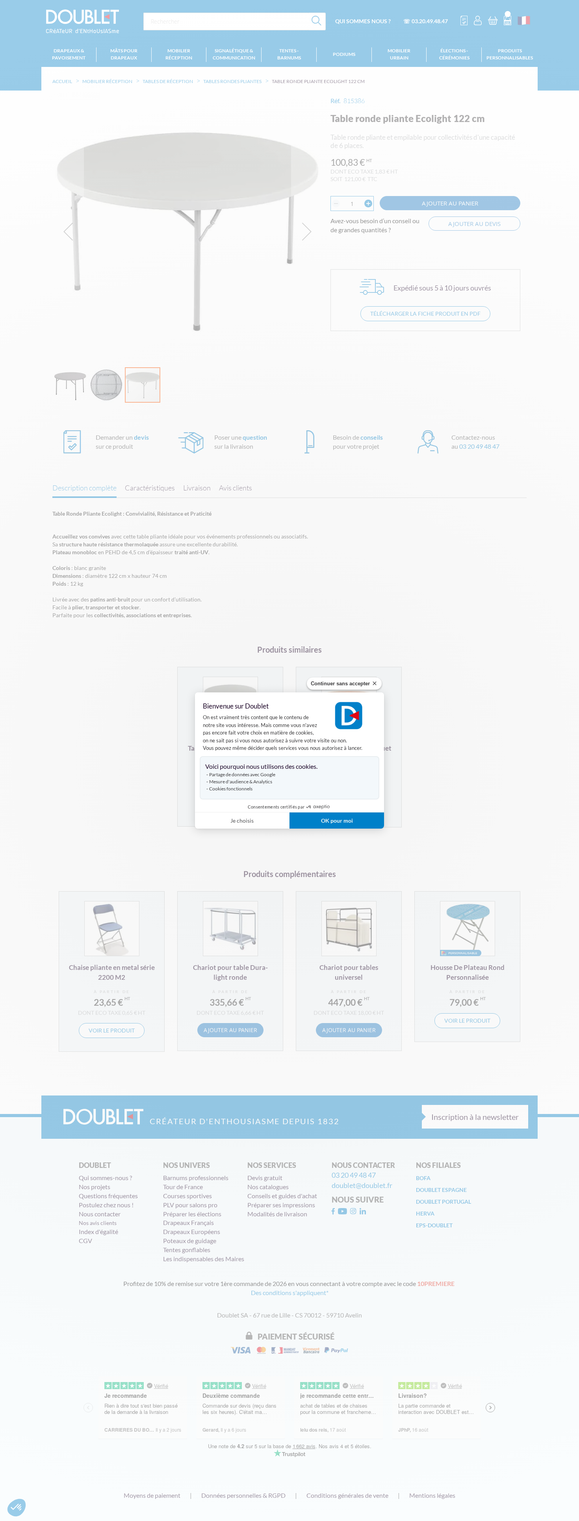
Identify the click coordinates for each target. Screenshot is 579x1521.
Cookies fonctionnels (230, 789)
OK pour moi (337, 820)
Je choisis (242, 820)
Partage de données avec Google (242, 774)
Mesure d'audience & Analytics (240, 782)
